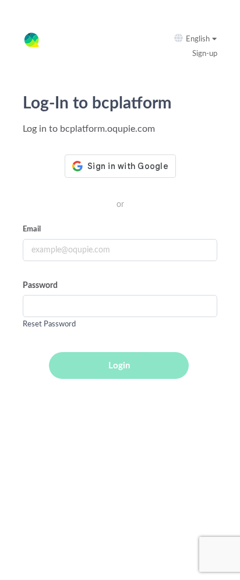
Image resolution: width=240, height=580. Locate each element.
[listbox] (203, 39)
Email (32, 229)
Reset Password (49, 324)
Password (40, 286)
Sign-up (204, 54)
